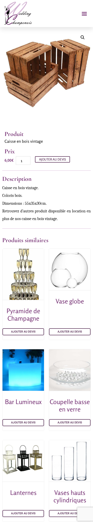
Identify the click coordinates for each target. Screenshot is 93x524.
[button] (84, 13)
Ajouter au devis (52, 159)
